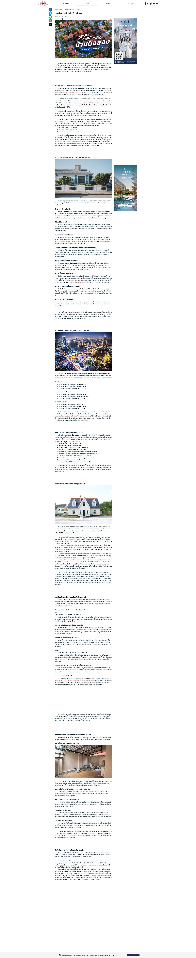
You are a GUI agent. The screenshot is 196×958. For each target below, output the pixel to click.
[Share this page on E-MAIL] (50, 21)
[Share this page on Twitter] (50, 13)
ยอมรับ (133, 955)
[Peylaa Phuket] (125, 188)
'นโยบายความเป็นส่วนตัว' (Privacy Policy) (107, 956)
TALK (61, 9)
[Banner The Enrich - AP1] (125, 41)
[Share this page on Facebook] (50, 9)
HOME (56, 9)
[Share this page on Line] (50, 17)
